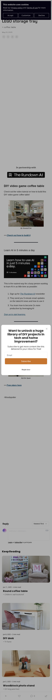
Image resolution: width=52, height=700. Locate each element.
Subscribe (26, 361)
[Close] (47, 329)
